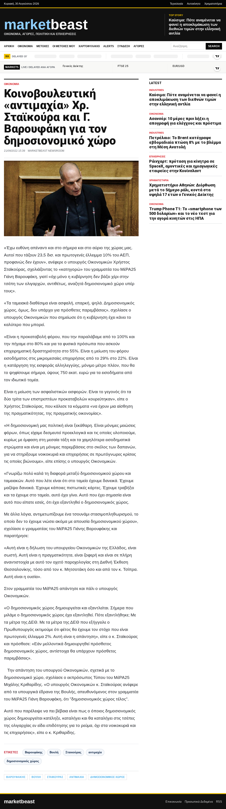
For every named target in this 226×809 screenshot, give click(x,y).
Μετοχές (42, 46)
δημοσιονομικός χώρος (23, 761)
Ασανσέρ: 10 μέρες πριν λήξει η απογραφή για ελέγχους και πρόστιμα (185, 120)
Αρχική (9, 46)
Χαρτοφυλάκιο (89, 46)
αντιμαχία (95, 752)
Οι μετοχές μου (64, 46)
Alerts (108, 46)
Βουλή (54, 752)
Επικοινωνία (174, 801)
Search (214, 46)
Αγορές (139, 46)
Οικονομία (25, 46)
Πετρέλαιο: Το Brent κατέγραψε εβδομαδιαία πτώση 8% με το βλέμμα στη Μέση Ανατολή (185, 142)
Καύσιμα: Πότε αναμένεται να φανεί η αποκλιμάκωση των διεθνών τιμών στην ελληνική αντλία (185, 99)
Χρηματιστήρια (213, 3)
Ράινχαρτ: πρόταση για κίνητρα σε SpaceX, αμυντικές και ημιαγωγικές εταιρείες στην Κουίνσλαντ (183, 166)
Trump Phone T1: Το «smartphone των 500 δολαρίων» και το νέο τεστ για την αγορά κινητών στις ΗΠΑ (185, 213)
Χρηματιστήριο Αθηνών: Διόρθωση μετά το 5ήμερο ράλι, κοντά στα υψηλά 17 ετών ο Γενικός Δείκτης (182, 190)
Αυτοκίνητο (193, 3)
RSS (219, 801)
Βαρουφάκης (34, 752)
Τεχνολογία (176, 3)
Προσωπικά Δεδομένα (199, 801)
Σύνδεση (123, 46)
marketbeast (19, 801)
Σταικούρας (73, 752)
